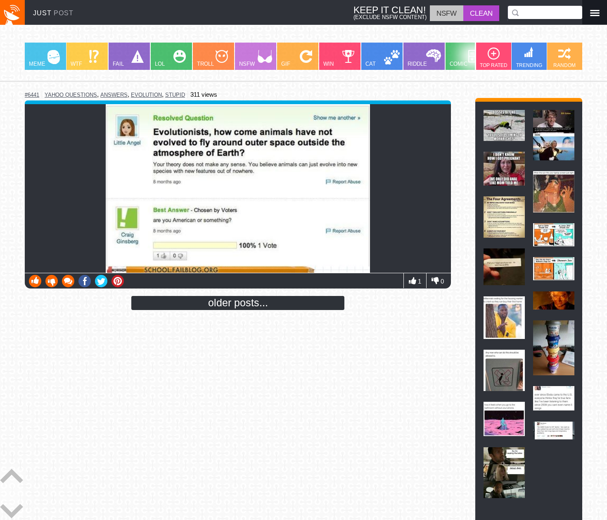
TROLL (205, 64)
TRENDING (529, 65)
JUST (53, 13)
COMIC (458, 64)
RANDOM (564, 65)
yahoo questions (71, 95)
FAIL (118, 64)
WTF (76, 64)
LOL (160, 64)
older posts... (238, 302)
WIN (328, 64)
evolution (146, 95)
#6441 (32, 95)
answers (114, 95)
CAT (370, 64)
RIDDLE (417, 64)
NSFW (247, 64)
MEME (37, 64)
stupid (175, 95)
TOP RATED (493, 65)
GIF (285, 64)
